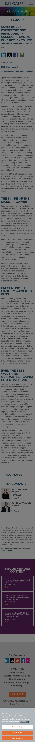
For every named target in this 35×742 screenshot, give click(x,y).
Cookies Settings (17, 727)
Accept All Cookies (17, 738)
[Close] (33, 711)
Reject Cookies (17, 732)
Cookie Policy (24, 721)
